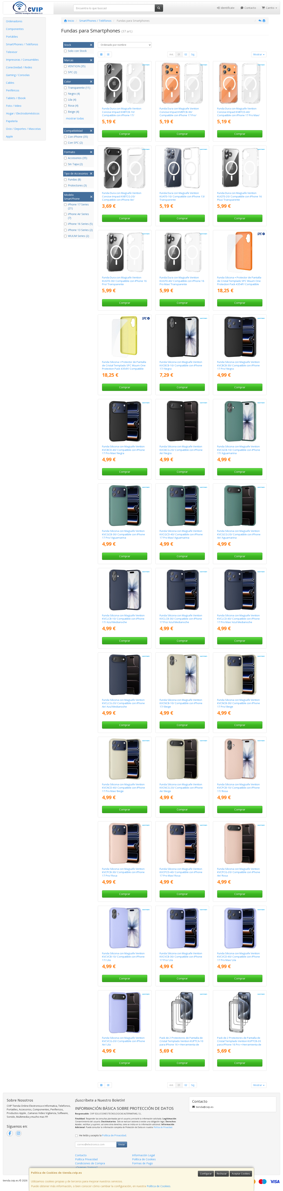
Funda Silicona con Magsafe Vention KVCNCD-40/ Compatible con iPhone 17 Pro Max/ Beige (123, 788)
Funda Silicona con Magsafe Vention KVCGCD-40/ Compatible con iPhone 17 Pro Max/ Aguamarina (181, 534)
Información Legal (143, 1155)
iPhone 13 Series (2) (80, 230)
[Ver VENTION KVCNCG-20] (182, 759)
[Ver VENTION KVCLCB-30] (182, 590)
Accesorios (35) (77, 158)
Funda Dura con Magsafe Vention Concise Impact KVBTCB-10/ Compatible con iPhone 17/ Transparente (121, 113)
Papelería (12, 121)
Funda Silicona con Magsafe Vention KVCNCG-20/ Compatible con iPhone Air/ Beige (181, 788)
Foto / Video (13, 106)
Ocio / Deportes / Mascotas (23, 129)
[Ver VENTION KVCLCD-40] (240, 590)
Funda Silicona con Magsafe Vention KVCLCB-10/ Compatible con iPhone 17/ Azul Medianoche (123, 619)
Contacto (250, 8)
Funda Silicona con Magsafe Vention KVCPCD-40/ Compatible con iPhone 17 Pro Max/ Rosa (181, 872)
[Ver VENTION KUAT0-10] (182, 168)
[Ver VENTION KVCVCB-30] (182, 928)
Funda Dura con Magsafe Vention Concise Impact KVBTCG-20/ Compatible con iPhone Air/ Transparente (121, 198)
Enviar (121, 1144)
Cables (10, 82)
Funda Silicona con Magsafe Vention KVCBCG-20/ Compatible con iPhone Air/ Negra (181, 450)
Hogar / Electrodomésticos (22, 113)
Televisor (11, 52)
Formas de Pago (142, 1163)
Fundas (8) (74, 179)
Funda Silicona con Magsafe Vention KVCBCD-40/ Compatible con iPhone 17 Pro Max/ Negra (123, 450)
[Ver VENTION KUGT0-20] (240, 168)
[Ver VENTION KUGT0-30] (124, 252)
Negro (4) (74, 93)
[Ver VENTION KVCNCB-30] (240, 675)
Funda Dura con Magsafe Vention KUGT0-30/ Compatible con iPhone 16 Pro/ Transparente (124, 281)
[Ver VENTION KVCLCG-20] (124, 675)
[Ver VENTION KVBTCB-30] (182, 83)
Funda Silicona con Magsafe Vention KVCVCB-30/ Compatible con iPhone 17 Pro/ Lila (181, 957)
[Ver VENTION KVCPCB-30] (124, 843)
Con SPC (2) (75, 142)
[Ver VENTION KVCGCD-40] (182, 506)
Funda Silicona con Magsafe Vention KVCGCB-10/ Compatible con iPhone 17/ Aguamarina (238, 450)
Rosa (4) (73, 105)
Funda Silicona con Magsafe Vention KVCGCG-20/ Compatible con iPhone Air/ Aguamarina (238, 534)
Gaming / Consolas (18, 75)
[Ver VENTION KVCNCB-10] (182, 675)
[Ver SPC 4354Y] (124, 337)
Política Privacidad (86, 1159)
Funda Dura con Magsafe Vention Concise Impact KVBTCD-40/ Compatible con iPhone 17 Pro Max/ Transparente (238, 113)
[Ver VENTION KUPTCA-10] (182, 1012)
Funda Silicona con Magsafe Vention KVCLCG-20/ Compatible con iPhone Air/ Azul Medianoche (123, 703)
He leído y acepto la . (103, 1135)
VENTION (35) (76, 66)
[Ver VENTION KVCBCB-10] (182, 337)
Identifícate (227, 8)
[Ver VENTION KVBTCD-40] (240, 83)
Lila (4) (72, 99)
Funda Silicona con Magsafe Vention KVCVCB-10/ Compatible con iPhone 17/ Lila (123, 957)
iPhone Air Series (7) (78, 216)
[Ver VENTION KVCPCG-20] (240, 843)
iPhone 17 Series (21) (78, 206)
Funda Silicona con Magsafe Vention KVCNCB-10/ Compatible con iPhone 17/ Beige (181, 703)
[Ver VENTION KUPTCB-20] (240, 1012)
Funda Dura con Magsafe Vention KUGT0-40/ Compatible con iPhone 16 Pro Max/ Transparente (182, 281)
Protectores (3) (77, 185)
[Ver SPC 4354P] (240, 252)
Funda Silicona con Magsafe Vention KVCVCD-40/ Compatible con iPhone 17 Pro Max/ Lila (238, 957)
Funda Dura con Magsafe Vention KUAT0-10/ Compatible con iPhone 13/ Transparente (182, 196)
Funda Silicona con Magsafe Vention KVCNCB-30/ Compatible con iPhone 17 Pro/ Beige (238, 703)
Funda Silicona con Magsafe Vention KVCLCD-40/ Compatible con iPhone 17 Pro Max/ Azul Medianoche (238, 619)
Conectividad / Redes (19, 67)
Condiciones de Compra (90, 1163)
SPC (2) (72, 72)
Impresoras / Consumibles (22, 59)
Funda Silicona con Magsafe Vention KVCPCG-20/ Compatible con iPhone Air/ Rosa (238, 872)
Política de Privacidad (163, 1127)
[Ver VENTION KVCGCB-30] (124, 506)
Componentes (15, 29)
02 (185, 54)
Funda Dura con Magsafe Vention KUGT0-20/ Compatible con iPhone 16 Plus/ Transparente (239, 196)
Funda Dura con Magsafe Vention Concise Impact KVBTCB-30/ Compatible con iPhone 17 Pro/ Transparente (179, 113)
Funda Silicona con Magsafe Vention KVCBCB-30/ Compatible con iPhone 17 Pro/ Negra (238, 365)
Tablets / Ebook (16, 98)
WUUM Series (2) (78, 236)
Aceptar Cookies (241, 1173)
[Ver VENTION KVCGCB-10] (240, 421)
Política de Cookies (158, 1186)
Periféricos (12, 90)
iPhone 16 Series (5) (80, 224)
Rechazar (222, 1173)
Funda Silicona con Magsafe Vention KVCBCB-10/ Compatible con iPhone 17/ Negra (181, 365)
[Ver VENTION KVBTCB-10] (124, 83)
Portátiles (12, 36)
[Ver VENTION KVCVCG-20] (124, 1012)
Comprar (124, 134)
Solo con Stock (77, 51)
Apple (9, 136)
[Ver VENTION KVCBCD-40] (124, 421)
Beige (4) (73, 111)
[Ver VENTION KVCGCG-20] (240, 506)
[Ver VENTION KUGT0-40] (182, 252)
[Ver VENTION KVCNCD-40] (124, 759)
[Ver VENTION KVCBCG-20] (182, 421)
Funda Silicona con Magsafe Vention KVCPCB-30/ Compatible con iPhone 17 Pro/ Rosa (123, 872)
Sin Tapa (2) (75, 164)
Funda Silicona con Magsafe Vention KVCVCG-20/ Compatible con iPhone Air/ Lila (123, 1041)
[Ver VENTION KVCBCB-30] (240, 337)
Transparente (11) (79, 87)
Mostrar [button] (258, 54)
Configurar (206, 1173)
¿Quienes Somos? (86, 1167)
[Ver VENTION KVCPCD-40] (182, 843)
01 (179, 54)
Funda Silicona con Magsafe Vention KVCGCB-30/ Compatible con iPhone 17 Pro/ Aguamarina (123, 534)
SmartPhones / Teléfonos (22, 44)
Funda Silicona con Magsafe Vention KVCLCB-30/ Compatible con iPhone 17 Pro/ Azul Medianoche (181, 619)
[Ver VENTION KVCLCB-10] (124, 590)
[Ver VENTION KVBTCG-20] (124, 168)
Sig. (193, 54)
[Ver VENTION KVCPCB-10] (240, 759)
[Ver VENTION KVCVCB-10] (124, 928)
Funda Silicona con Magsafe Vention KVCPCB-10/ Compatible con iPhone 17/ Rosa (238, 788)
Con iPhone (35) (78, 136)
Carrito (270, 8)
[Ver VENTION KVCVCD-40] (240, 928)
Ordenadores (14, 21)
